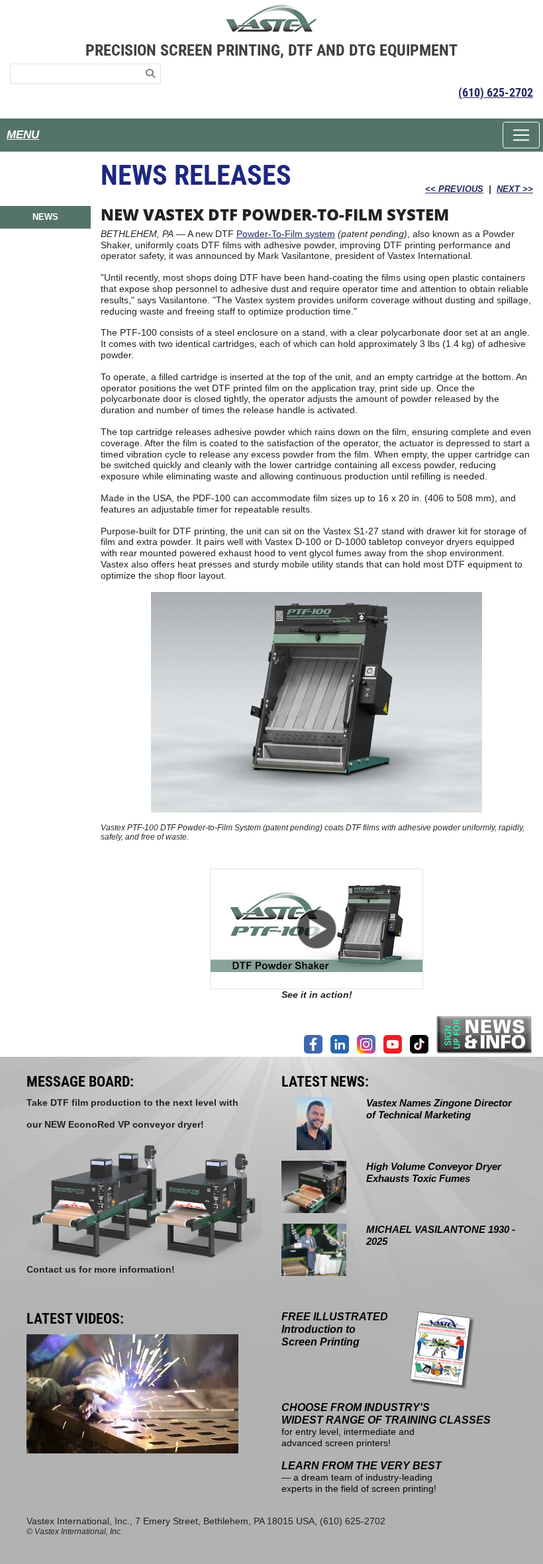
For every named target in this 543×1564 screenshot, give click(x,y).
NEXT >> (515, 189)
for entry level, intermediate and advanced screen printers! (386, 1425)
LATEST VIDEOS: (75, 1318)
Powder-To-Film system (285, 233)
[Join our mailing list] (484, 1033)
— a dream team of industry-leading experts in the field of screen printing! (361, 1477)
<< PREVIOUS (454, 189)
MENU (23, 134)
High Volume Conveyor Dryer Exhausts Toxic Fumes (433, 1172)
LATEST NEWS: (325, 1081)
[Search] (150, 74)
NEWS (45, 217)
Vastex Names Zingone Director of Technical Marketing (439, 1108)
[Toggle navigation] (521, 135)
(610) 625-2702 (495, 92)
